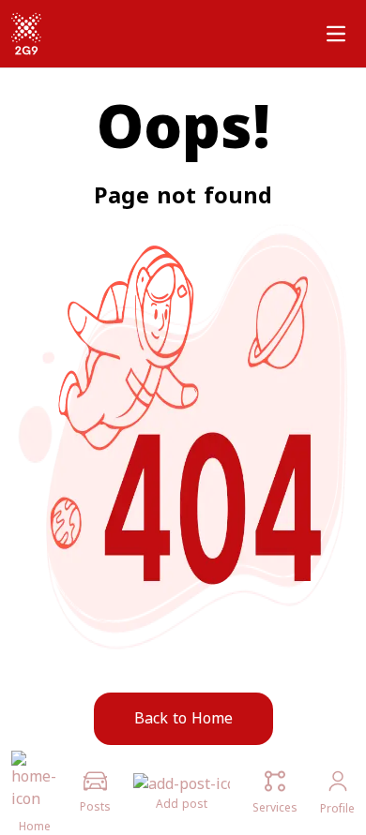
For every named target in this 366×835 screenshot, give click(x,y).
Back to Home (183, 718)
